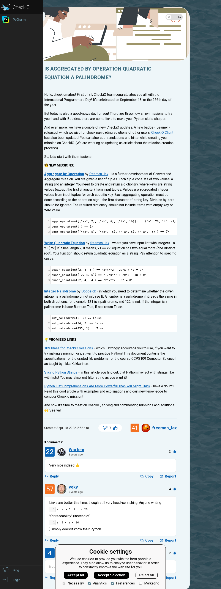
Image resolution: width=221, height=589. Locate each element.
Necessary (76, 583)
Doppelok (88, 291)
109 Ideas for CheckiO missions (68, 348)
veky (73, 487)
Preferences (125, 583)
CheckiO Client (162, 132)
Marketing (151, 583)
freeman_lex (98, 174)
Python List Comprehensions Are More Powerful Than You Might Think (97, 386)
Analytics (100, 583)
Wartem (76, 449)
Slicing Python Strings (60, 372)
